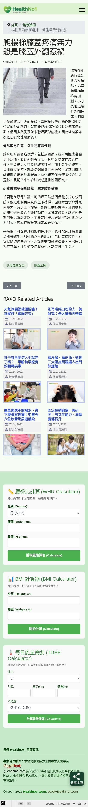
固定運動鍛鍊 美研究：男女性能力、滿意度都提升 (65, 414)
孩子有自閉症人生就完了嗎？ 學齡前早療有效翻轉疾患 (21, 361)
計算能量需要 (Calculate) (44, 718)
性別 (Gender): (18, 506)
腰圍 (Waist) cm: (19, 521)
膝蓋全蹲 (40, 265)
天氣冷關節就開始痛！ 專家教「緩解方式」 (23, 311)
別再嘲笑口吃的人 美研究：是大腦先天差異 (65, 311)
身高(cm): (39, 686)
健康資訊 (8, 62)
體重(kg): (63, 686)
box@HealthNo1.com (63, 791)
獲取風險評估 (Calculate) (44, 555)
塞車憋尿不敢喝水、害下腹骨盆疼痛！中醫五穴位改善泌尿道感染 (21, 414)
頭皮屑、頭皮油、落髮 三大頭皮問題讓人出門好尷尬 (66, 361)
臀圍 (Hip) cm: (18, 536)
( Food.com (14, 771)
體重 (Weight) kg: (20, 609)
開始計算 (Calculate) (44, 629)
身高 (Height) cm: (20, 593)
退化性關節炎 (16, 265)
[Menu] (82, 9)
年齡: (11, 686)
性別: (11, 671)
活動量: (12, 701)
